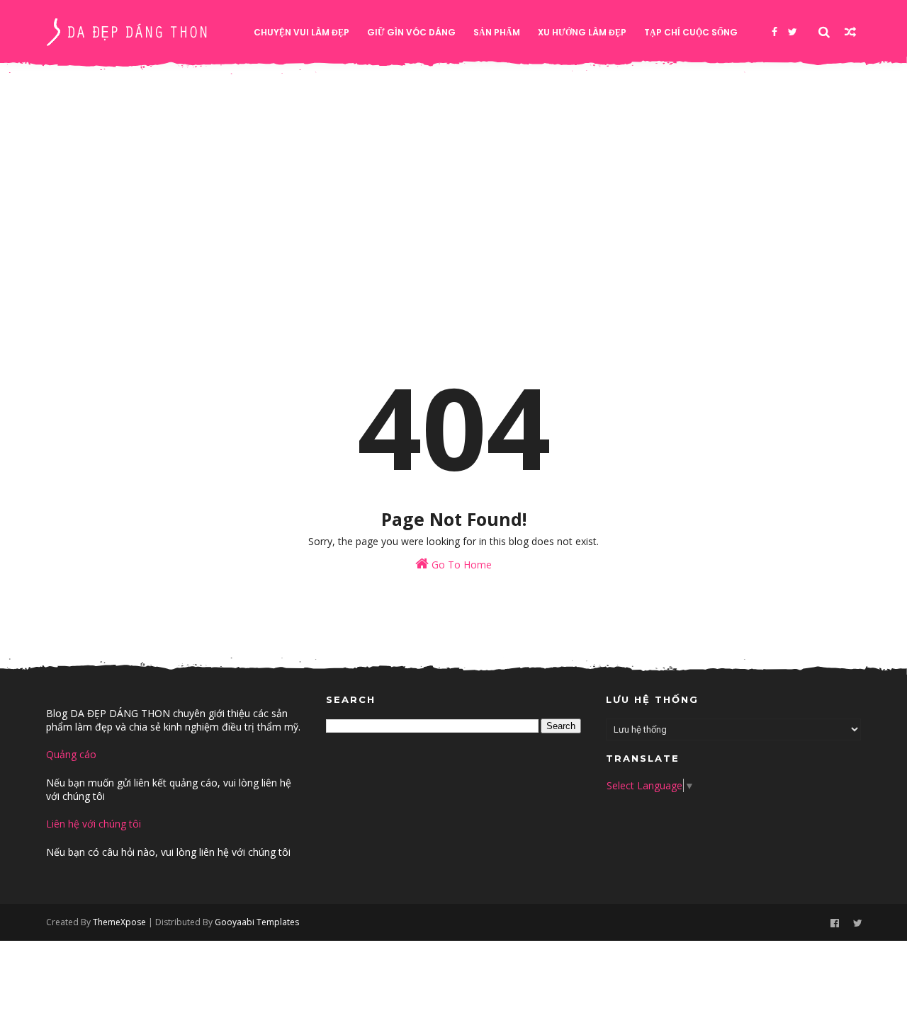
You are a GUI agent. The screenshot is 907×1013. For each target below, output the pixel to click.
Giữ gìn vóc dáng (411, 32)
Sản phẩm (496, 32)
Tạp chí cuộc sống (691, 32)
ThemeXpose (119, 922)
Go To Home (460, 564)
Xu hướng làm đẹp (582, 32)
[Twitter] (792, 32)
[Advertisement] (453, 200)
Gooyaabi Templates (257, 922)
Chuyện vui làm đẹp (301, 32)
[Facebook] (774, 32)
